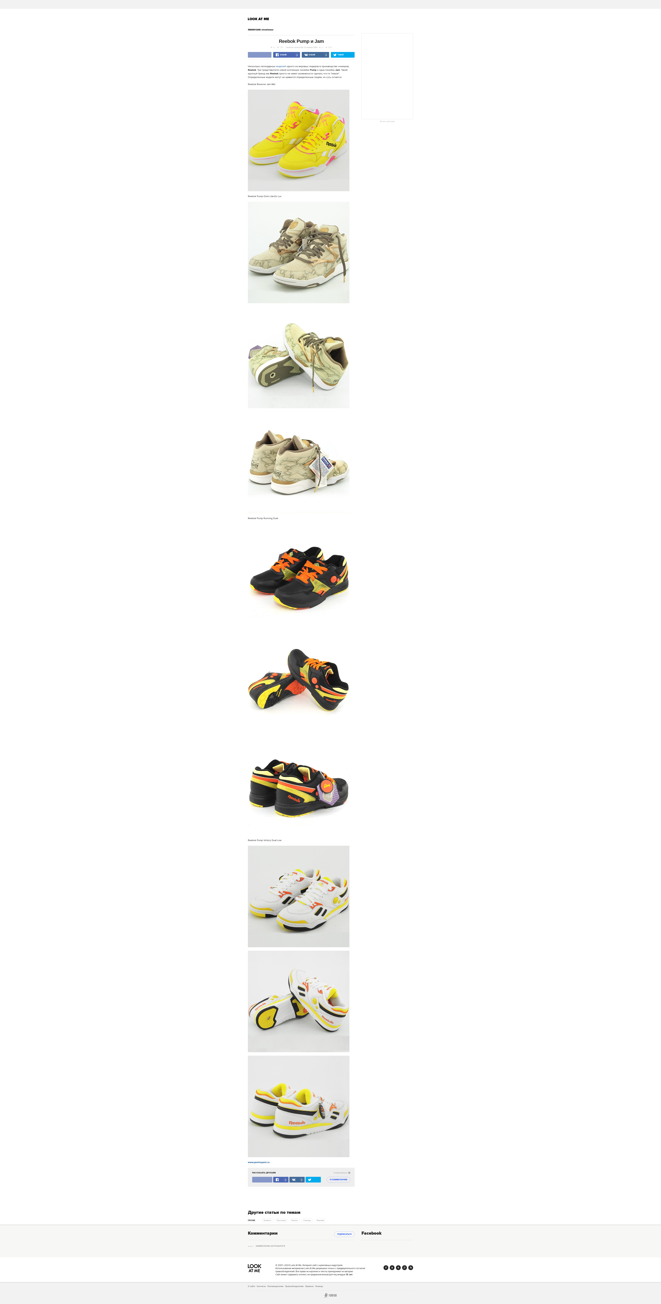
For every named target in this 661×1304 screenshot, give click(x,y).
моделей (281, 66)
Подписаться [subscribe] (344, 1234)
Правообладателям (294, 1286)
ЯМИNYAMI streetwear (261, 29)
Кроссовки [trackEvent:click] (281, 1220)
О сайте (251, 1286)
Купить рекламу (387, 121)
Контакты (261, 1286)
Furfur (330, 1295)
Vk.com (392, 1267)
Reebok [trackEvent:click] (294, 1220)
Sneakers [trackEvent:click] (267, 1220)
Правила (309, 1286)
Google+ (404, 1267)
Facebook (386, 1267)
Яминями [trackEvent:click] (320, 1220)
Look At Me (258, 19)
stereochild (298, 47)
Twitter (398, 1267)
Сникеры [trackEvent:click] (307, 1220)
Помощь (319, 1286)
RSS (410, 1267)
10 (274, 47)
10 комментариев (338, 1180)
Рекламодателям (275, 1286)
